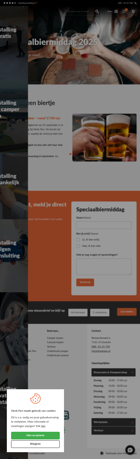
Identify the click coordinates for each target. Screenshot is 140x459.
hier (43, 426)
